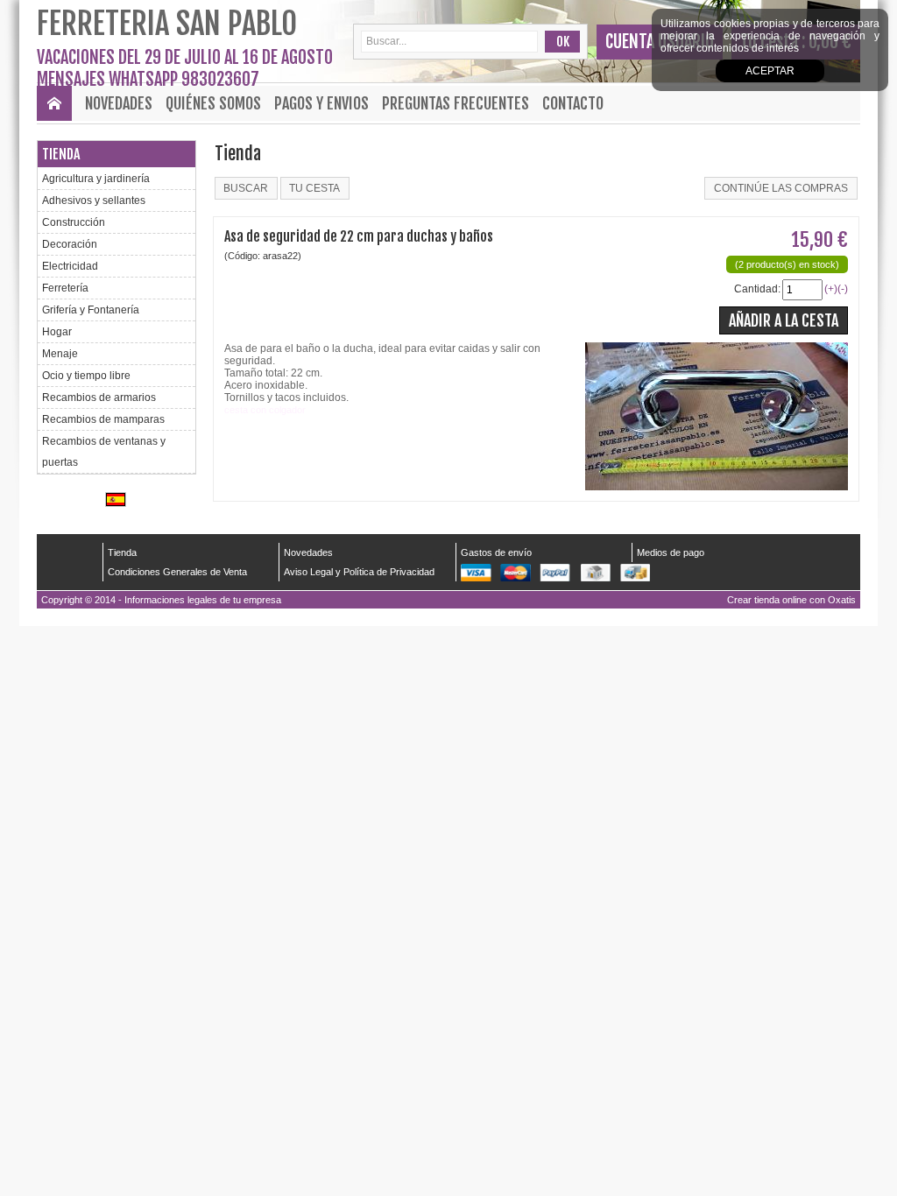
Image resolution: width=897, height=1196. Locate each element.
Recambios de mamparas (103, 419)
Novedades (118, 103)
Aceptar (770, 71)
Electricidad (70, 266)
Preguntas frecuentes (455, 103)
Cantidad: (757, 289)
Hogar (57, 332)
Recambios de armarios (99, 397)
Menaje (60, 354)
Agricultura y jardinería (96, 178)
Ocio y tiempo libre (86, 375)
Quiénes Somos (213, 103)
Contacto (573, 103)
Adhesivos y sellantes (93, 200)
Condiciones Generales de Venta (177, 571)
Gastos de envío (496, 552)
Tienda (61, 154)
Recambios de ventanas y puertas (104, 451)
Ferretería (65, 288)
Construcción (73, 222)
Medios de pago (670, 552)
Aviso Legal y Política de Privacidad (359, 571)
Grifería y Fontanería (90, 310)
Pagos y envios (321, 103)
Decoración (69, 244)
